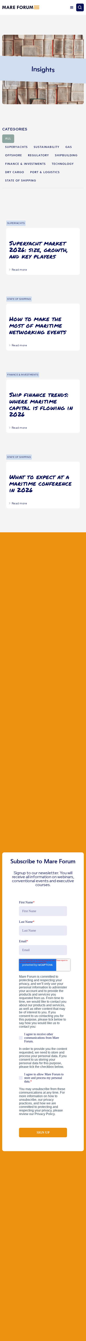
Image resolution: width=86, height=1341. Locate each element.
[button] (71, 7)
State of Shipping (20, 180)
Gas (68, 147)
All (8, 138)
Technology (63, 164)
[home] (20, 8)
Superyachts (16, 147)
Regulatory (38, 155)
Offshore (13, 155)
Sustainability (46, 147)
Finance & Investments (25, 164)
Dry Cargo (14, 172)
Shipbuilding (66, 155)
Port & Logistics (45, 172)
